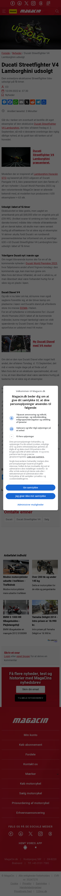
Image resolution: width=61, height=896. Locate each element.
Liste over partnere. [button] (35, 456)
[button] (30, 436)
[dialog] (30, 448)
